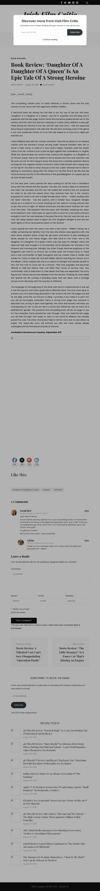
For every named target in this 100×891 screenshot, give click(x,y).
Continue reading (50, 39)
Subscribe (75, 32)
